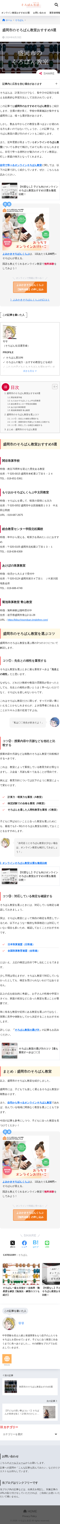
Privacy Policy (29, 1516)
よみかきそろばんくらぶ (16, 254)
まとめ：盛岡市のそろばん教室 (22, 429)
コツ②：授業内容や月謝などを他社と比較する (30, 422)
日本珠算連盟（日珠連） (21, 944)
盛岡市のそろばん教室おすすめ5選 (23, 393)
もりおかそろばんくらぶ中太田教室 (25, 401)
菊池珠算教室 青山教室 (20, 410)
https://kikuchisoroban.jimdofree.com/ (28, 620)
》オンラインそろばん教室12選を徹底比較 (23, 863)
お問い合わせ (39, 12)
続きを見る (28, 371)
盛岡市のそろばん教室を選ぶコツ (23, 414)
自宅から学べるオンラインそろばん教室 (29, 1102)
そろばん (23, 1255)
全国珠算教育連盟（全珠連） (24, 950)
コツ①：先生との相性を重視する (25, 419)
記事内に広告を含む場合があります (22, 84)
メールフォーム (17, 1463)
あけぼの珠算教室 (18, 407)
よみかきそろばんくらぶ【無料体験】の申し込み (30, 287)
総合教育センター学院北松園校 (24, 404)
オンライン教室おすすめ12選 (15, 12)
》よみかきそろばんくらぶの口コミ (30, 299)
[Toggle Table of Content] (53, 386)
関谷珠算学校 (16, 397)
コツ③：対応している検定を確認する (26, 425)
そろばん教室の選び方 (27, 1030)
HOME (32, 1511)
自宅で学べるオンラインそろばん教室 (21, 165)
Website (7, 1365)
